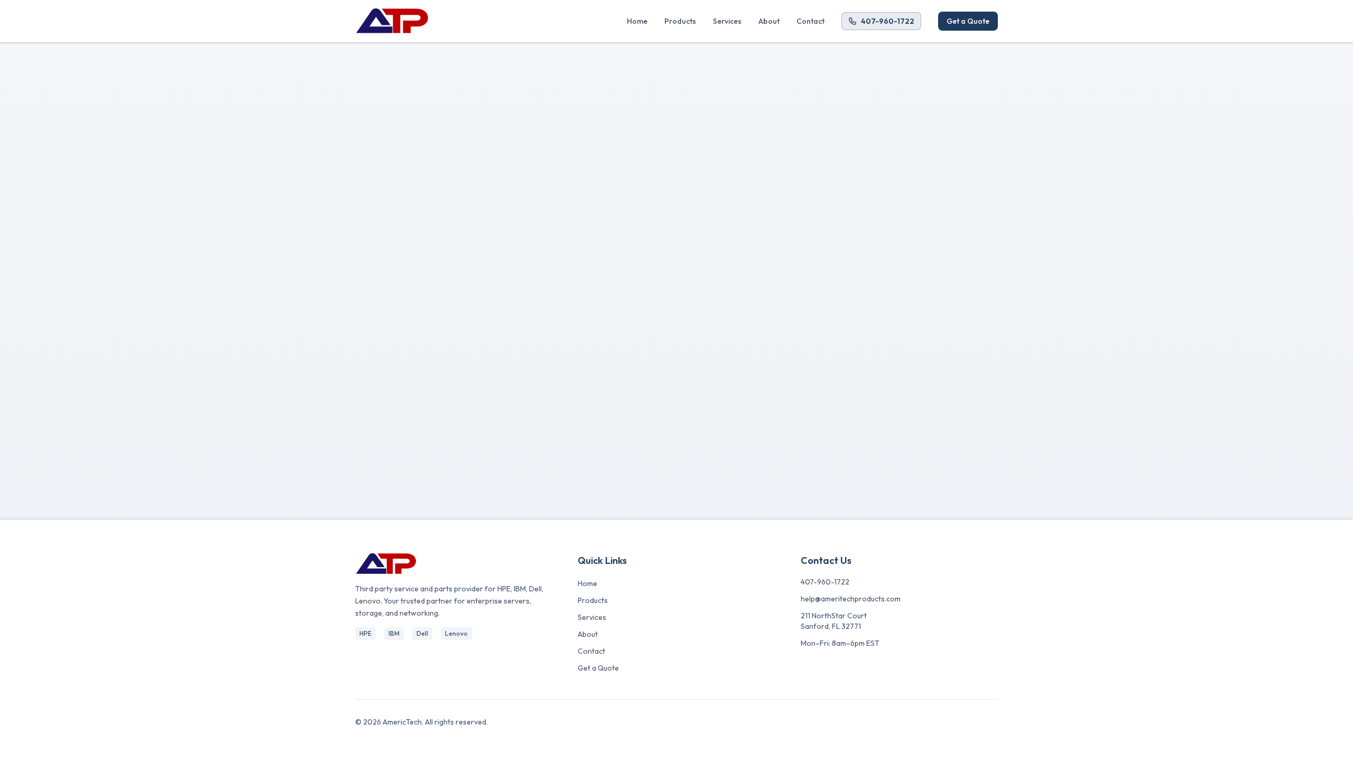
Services (727, 21)
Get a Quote (968, 21)
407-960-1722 (887, 21)
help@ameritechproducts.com (851, 599)
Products (680, 21)
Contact (810, 21)
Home (637, 21)
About (769, 21)
